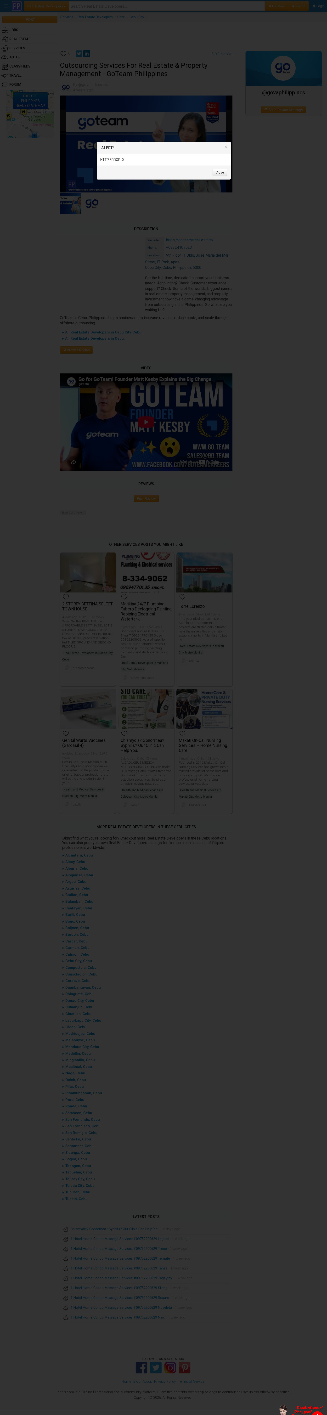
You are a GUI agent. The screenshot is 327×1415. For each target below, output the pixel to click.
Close (220, 173)
